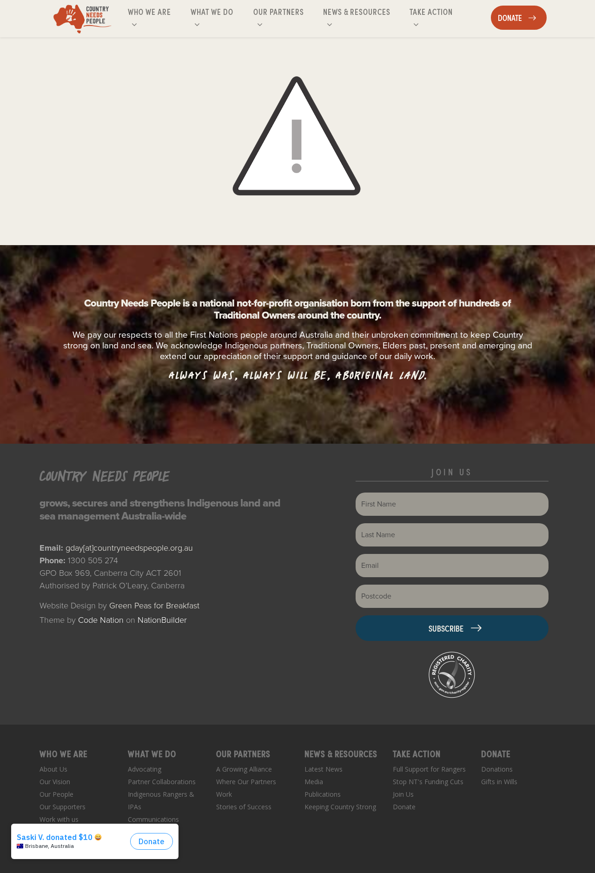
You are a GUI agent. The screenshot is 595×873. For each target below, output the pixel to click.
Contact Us (56, 831)
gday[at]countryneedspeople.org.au (129, 548)
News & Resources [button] (358, 11)
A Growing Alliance (244, 769)
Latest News (323, 769)
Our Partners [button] (286, 11)
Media (313, 781)
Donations (497, 769)
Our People (56, 794)
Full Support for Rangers (429, 769)
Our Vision (55, 781)
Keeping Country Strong (340, 806)
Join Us (403, 794)
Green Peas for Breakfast (154, 606)
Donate (404, 806)
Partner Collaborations (162, 781)
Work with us (59, 819)
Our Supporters (63, 806)
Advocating (144, 769)
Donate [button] (522, 17)
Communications (153, 819)
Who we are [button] (157, 11)
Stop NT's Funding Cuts (428, 781)
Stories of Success (243, 806)
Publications (322, 794)
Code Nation (101, 620)
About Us (53, 769)
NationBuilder (162, 620)
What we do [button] (220, 11)
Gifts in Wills (499, 781)
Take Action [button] (439, 11)
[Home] (82, 18)
